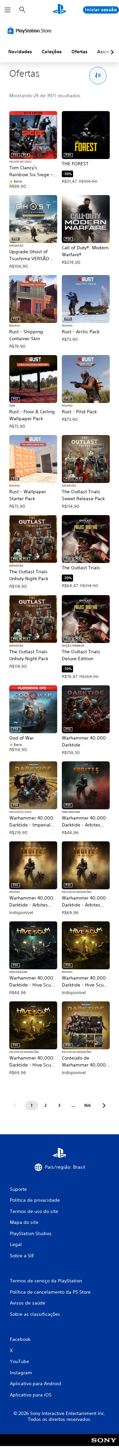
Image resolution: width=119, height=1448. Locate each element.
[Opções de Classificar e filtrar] (98, 75)
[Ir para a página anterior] (14, 1105)
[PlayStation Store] (30, 30)
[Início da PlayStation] (59, 10)
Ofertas (79, 52)
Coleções (52, 52)
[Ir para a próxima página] (104, 1105)
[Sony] (104, 1444)
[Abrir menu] (7, 10)
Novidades (20, 52)
